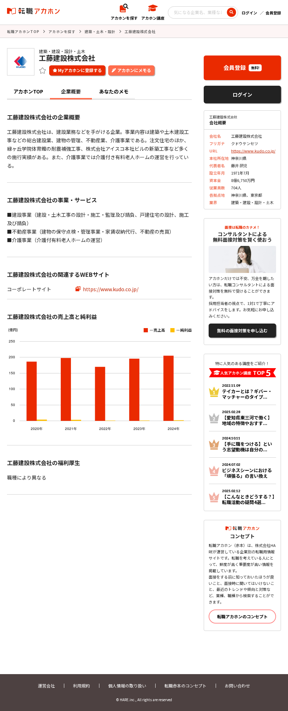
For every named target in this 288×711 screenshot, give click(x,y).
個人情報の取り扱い (127, 686)
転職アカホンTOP (23, 31)
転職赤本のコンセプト (185, 686)
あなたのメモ (114, 91)
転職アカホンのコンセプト (242, 616)
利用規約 (81, 686)
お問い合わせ (237, 686)
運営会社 (46, 686)
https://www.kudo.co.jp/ (110, 289)
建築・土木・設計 (100, 31)
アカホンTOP (28, 91)
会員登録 (273, 12)
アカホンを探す (62, 31)
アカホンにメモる (134, 70)
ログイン (249, 12)
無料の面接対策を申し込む (242, 330)
